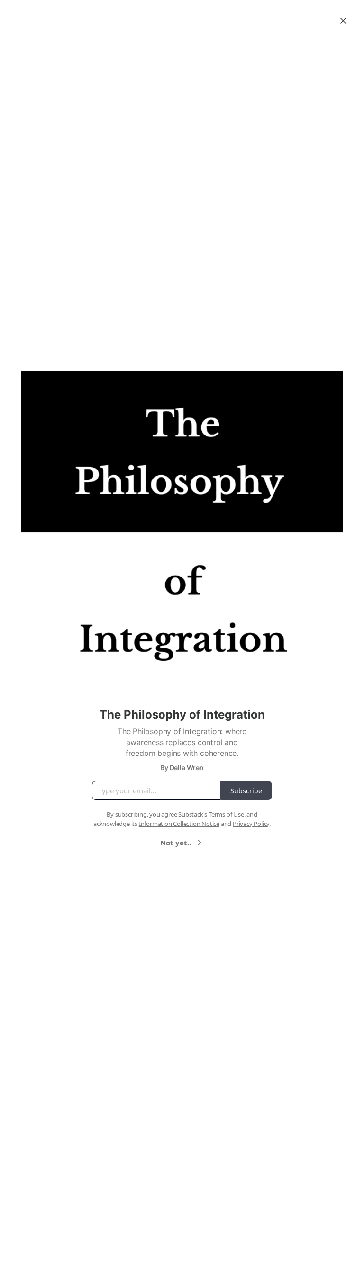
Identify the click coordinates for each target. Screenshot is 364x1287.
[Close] (343, 20)
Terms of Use (226, 814)
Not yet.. (175, 842)
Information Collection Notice (179, 823)
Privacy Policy (251, 823)
